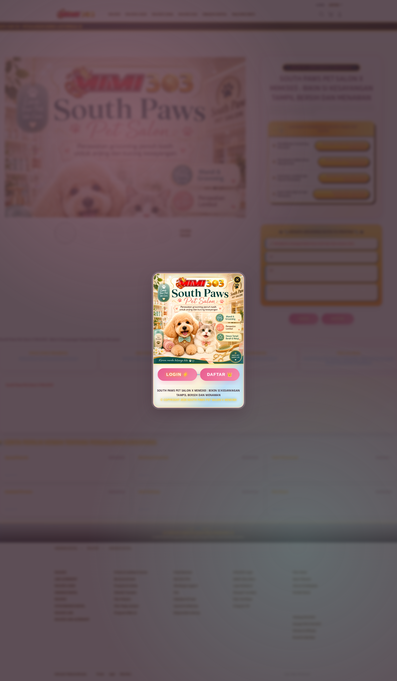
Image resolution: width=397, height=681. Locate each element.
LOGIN (173, 374)
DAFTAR (216, 374)
